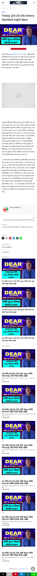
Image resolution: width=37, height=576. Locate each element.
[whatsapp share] (17, 238)
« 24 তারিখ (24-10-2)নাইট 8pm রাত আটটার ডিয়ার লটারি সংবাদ (17, 227)
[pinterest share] (10, 238)
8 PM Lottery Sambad (18, 49)
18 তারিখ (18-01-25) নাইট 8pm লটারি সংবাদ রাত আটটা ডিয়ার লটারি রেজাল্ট (17, 410)
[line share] (21, 238)
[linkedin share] (14, 238)
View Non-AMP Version (23, 568)
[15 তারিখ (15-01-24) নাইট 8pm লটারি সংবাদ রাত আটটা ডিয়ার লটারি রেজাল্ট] (18, 537)
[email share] (6, 238)
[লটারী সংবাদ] (18, 2)
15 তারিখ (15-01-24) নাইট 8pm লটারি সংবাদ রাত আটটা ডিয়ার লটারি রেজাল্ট (17, 554)
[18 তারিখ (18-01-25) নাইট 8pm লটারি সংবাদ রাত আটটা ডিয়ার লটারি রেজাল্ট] (18, 297)
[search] (34, 3)
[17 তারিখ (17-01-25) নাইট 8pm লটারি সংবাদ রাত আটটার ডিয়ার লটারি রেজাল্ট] (18, 466)
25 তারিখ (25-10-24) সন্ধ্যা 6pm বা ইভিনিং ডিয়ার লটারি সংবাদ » (19, 220)
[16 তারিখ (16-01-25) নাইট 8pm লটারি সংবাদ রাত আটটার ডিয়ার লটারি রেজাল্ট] (18, 502)
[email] (9, 574)
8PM (11, 8)
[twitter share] (3, 238)
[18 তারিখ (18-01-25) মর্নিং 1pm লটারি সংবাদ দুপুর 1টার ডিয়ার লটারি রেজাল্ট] (18, 326)
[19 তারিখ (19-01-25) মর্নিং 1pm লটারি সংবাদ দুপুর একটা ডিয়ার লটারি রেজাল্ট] (18, 269)
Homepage (5, 8)
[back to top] (33, 569)
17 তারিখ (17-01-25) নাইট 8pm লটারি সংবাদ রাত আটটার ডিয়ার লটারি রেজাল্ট (17, 482)
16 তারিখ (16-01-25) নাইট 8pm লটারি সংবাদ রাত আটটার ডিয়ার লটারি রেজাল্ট (17, 518)
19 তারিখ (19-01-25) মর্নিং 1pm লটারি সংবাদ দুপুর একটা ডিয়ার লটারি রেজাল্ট (17, 374)
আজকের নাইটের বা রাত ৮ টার (15, 54)
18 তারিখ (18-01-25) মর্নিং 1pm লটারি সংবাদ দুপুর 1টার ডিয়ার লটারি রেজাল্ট (17, 446)
